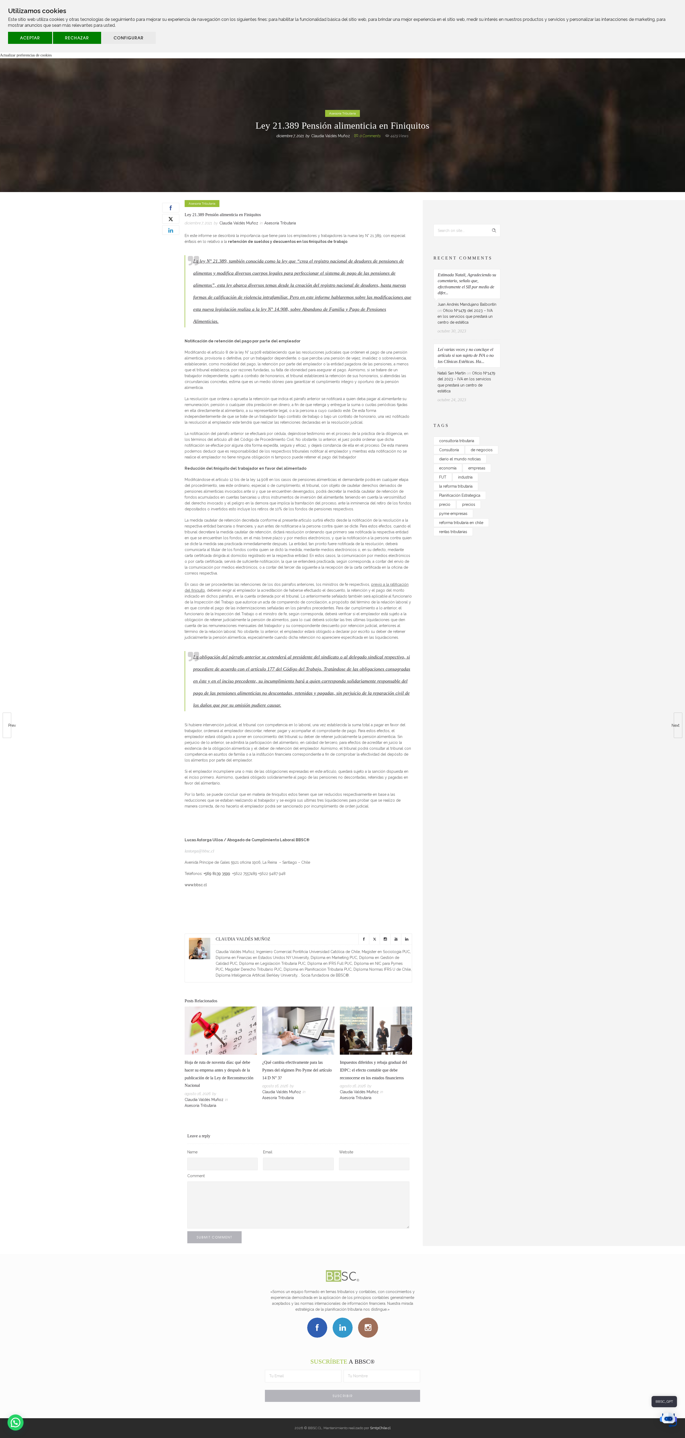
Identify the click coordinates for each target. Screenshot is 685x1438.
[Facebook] (363, 939)
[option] (221, 1058)
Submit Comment (214, 1237)
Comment (196, 1176)
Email (267, 1152)
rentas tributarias (453, 532)
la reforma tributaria (456, 486)
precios (468, 504)
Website (346, 1152)
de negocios (482, 450)
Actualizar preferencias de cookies (26, 55)
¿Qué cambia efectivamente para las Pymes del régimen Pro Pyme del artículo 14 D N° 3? (297, 1070)
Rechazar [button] (77, 37)
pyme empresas (453, 513)
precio (444, 504)
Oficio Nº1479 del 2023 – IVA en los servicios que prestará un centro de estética (465, 316)
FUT (442, 477)
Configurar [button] (129, 37)
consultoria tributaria (456, 441)
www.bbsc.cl (196, 885)
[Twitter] (374, 939)
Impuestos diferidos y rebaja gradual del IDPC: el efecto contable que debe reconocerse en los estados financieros (373, 1070)
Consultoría (449, 450)
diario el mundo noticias (460, 459)
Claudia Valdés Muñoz (330, 136)
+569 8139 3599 (217, 873)
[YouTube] (395, 939)
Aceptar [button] (30, 37)
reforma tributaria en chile (461, 523)
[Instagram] (385, 939)
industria (465, 477)
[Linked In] (406, 939)
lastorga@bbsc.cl (199, 851)
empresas (476, 468)
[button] (15, 1422)
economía (447, 468)
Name (192, 1152)
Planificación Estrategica (459, 495)
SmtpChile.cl (380, 1428)
